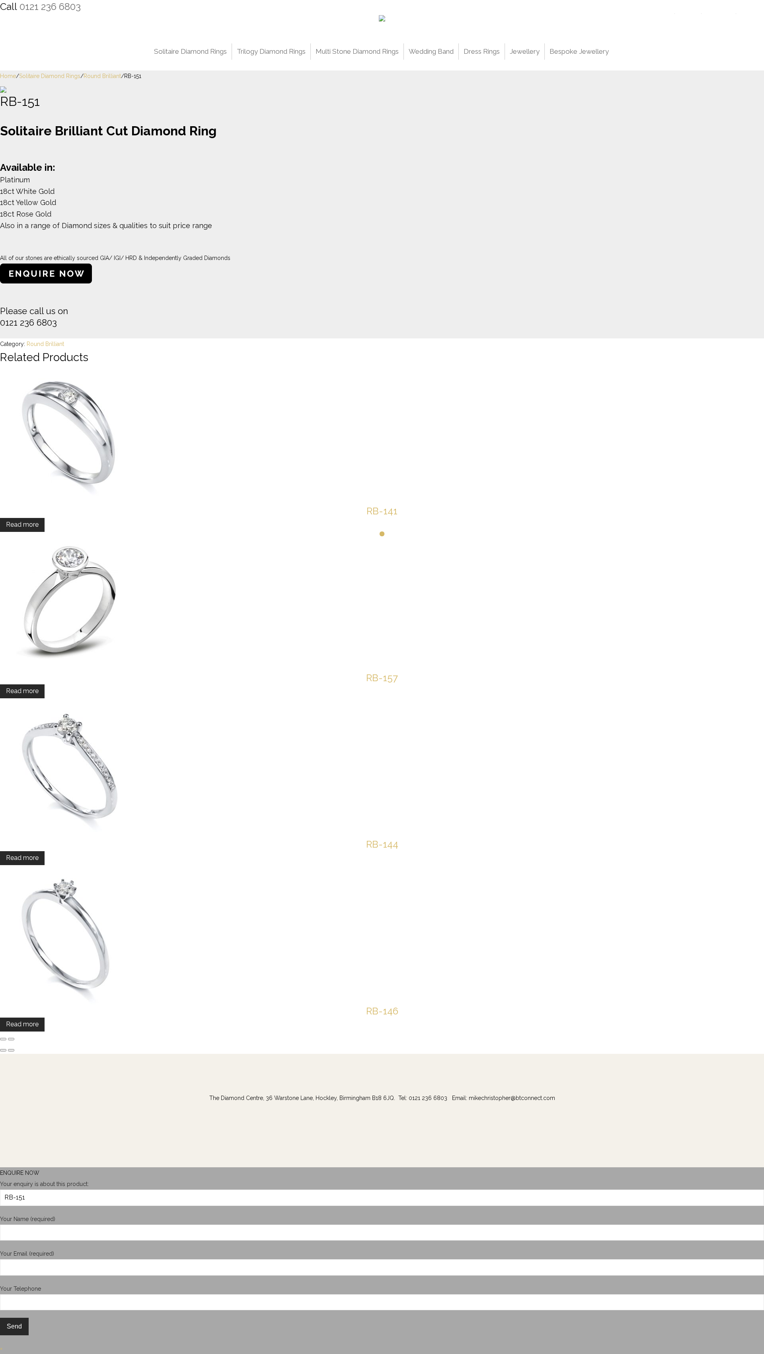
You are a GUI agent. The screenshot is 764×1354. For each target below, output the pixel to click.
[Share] (11, 1039)
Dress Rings (482, 51)
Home (8, 76)
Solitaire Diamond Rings (190, 51)
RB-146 (382, 1011)
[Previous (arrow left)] (3, 1050)
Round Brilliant (102, 76)
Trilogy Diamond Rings (271, 51)
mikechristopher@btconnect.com (512, 1098)
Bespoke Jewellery (579, 51)
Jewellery (525, 51)
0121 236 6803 (50, 6)
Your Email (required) (27, 1253)
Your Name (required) (27, 1219)
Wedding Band (431, 51)
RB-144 (382, 844)
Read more (22, 524)
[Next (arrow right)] (11, 1050)
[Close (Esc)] (3, 1039)
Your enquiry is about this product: (44, 1184)
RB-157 (382, 678)
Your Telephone (20, 1289)
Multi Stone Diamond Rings (357, 51)
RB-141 (382, 511)
